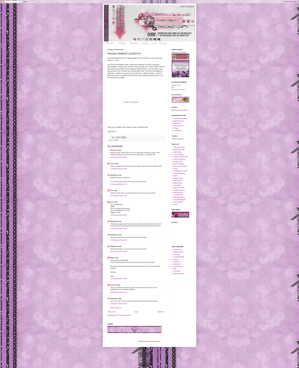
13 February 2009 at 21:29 (118, 292)
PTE (174, 269)
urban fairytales (178, 202)
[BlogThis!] (118, 137)
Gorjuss (175, 259)
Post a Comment (115, 308)
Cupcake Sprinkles (179, 159)
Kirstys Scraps (177, 178)
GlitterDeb (113, 285)
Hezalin (112, 163)
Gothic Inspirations (179, 173)
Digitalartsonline (178, 121)
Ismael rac (176, 261)
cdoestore (176, 254)
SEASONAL (134, 43)
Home (136, 312)
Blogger (158, 341)
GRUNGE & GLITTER (180, 171)
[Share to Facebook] (123, 137)
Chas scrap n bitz (178, 147)
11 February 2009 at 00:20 (118, 184)
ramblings (115, 140)
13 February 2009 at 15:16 (118, 279)
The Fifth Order (178, 195)
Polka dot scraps (178, 187)
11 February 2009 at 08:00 (118, 215)
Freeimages (177, 123)
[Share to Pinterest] (125, 137)
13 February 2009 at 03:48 (118, 251)
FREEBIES (110, 43)
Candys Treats (176, 85)
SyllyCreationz (178, 192)
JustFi (175, 176)
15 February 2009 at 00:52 (118, 304)
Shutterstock (177, 130)
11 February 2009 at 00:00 (118, 169)
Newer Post (111, 312)
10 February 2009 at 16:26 (118, 157)
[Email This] (116, 137)
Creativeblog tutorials (180, 118)
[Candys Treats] (173, 87)
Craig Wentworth (178, 257)
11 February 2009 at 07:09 (118, 196)
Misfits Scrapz (177, 183)
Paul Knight (177, 185)
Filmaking (163, 43)
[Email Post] (112, 137)
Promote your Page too (178, 89)
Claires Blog (177, 152)
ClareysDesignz (178, 154)
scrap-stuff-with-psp (179, 199)
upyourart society (178, 273)
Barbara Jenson (178, 252)
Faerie (112, 202)
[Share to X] (121, 137)
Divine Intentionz (178, 164)
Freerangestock (178, 126)
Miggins (112, 258)
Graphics (145, 43)
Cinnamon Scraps (179, 149)
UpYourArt (176, 271)
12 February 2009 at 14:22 (118, 240)
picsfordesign (177, 266)
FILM (154, 43)
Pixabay (176, 128)
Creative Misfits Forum (180, 157)
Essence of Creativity (180, 166)
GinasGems (114, 150)
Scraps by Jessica (179, 190)
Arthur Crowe (177, 250)
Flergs (175, 168)
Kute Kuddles (177, 180)
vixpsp (175, 204)
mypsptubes (177, 264)
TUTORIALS (121, 43)
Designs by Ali (177, 161)
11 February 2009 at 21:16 (118, 228)
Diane (112, 190)
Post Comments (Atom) (123, 315)
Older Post (160, 312)
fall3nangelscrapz (179, 197)
